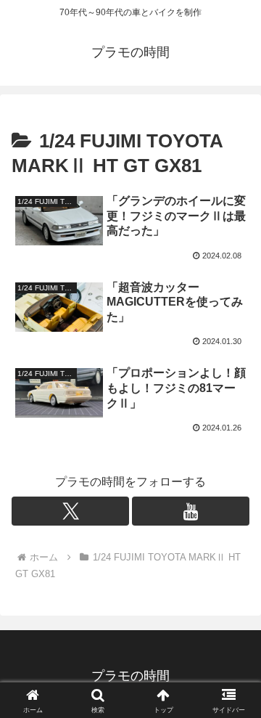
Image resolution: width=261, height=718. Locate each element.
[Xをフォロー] (70, 511)
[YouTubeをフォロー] (190, 511)
